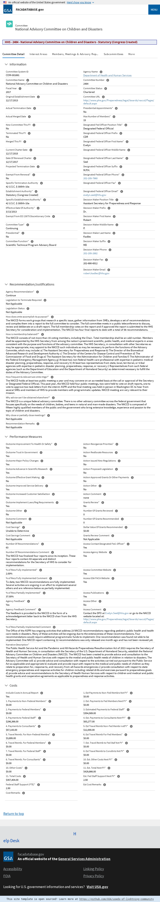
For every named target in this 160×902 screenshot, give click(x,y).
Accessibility (12, 869)
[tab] (13, 54)
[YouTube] (156, 832)
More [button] (131, 54)
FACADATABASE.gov (30, 9)
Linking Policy (93, 869)
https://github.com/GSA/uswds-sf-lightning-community (116, 899)
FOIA (6, 876)
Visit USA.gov (97, 886)
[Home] (8, 8)
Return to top (13, 813)
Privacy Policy (93, 876)
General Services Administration (84, 859)
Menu (154, 9)
